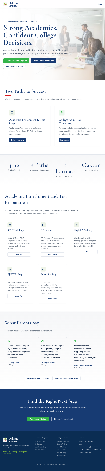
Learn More (64, 140)
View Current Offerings (14, 66)
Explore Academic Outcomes (38, 378)
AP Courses (38, 444)
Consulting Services (63, 441)
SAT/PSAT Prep (40, 441)
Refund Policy (61, 453)
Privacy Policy (61, 455)
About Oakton (61, 447)
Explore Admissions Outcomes (66, 378)
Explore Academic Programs (16, 60)
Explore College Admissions (43, 60)
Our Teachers (61, 450)
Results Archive (62, 444)
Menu (100, 4)
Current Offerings (40, 450)
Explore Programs (17, 140)
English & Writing (40, 447)
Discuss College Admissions (64, 419)
